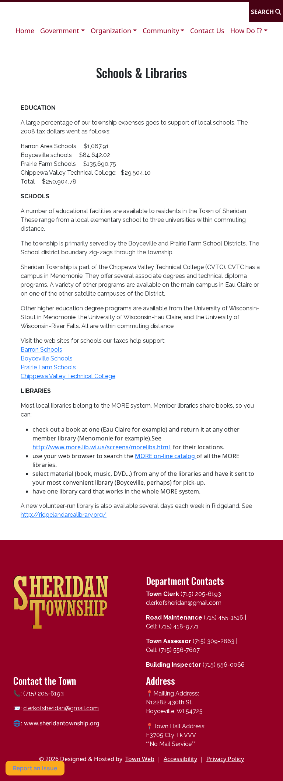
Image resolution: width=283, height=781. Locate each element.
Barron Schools (41, 349)
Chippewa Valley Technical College (68, 376)
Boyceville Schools (47, 358)
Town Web (139, 759)
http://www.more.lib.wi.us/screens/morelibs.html (101, 447)
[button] (62, 31)
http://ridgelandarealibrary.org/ (63, 514)
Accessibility (180, 759)
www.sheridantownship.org (61, 723)
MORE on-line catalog (165, 456)
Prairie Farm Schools (48, 367)
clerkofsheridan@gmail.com (61, 708)
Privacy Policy (225, 759)
